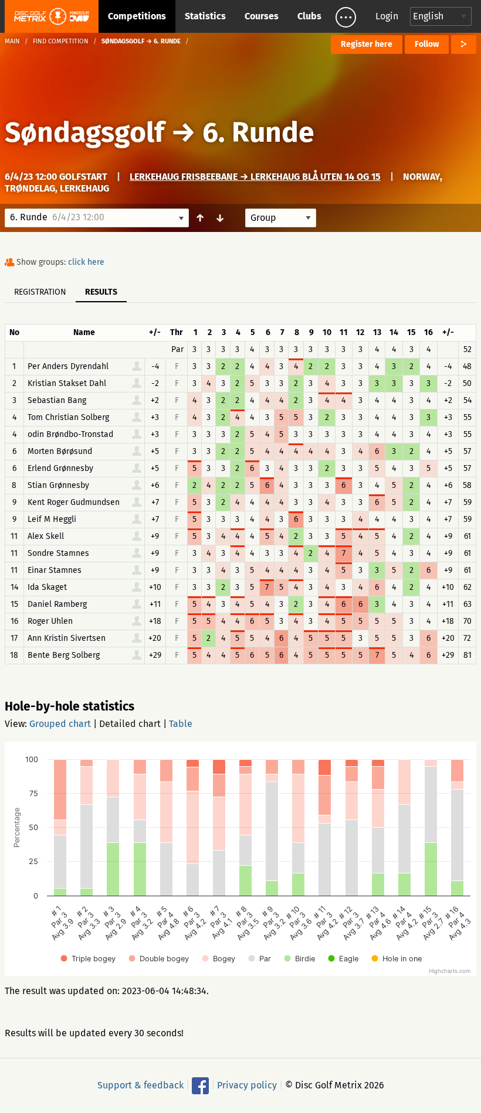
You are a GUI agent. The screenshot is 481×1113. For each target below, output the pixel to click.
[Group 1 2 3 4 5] (280, 218)
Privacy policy (247, 1085)
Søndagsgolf (84, 132)
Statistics (205, 16)
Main (12, 41)
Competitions (137, 16)
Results (101, 292)
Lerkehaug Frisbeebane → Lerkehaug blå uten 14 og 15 (255, 176)
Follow (427, 44)
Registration (40, 292)
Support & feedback (140, 1085)
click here (86, 262)
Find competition (61, 41)
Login (386, 16)
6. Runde (258, 132)
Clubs (309, 16)
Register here (366, 44)
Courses (262, 16)
